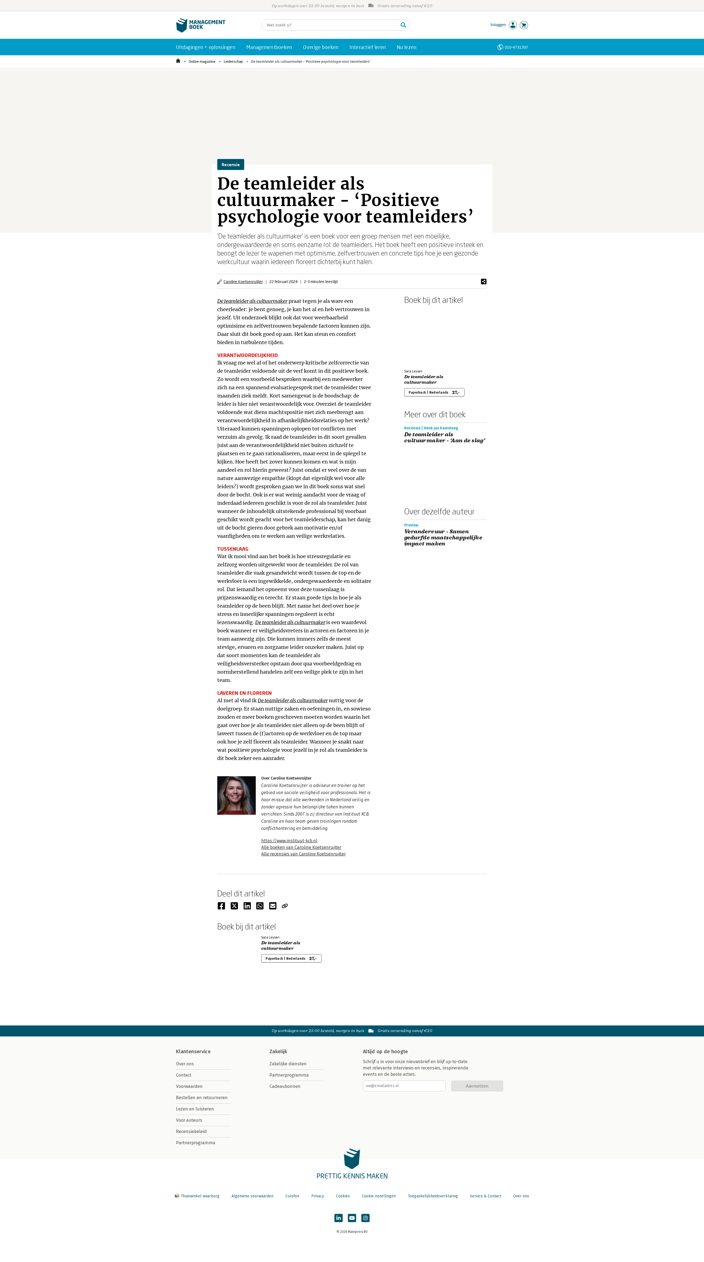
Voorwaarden (189, 1086)
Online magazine (202, 61)
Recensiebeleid (191, 1131)
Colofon (292, 1196)
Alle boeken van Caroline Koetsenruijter (301, 847)
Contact (183, 1075)
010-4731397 (516, 47)
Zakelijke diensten (288, 1063)
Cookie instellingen (379, 1196)
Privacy (317, 1196)
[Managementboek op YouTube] (352, 1218)
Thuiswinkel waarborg (200, 1196)
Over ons (185, 1063)
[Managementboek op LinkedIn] (338, 1218)
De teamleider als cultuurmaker (290, 622)
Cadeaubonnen (285, 1086)
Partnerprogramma (195, 1142)
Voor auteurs (189, 1120)
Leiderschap (233, 61)
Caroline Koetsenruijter (243, 281)
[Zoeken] (403, 25)
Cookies (343, 1196)
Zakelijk (278, 1052)
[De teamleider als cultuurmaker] (423, 335)
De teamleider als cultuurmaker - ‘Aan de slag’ (444, 438)
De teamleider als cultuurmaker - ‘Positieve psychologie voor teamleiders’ (310, 61)
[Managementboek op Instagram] (365, 1218)
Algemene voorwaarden (252, 1196)
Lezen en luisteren (195, 1109)
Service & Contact (485, 1196)
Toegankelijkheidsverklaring (433, 1196)
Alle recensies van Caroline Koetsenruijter (303, 854)
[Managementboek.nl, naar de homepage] (201, 31)
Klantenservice (193, 1052)
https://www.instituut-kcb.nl (289, 840)
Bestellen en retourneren (202, 1097)
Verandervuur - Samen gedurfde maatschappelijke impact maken (443, 538)
